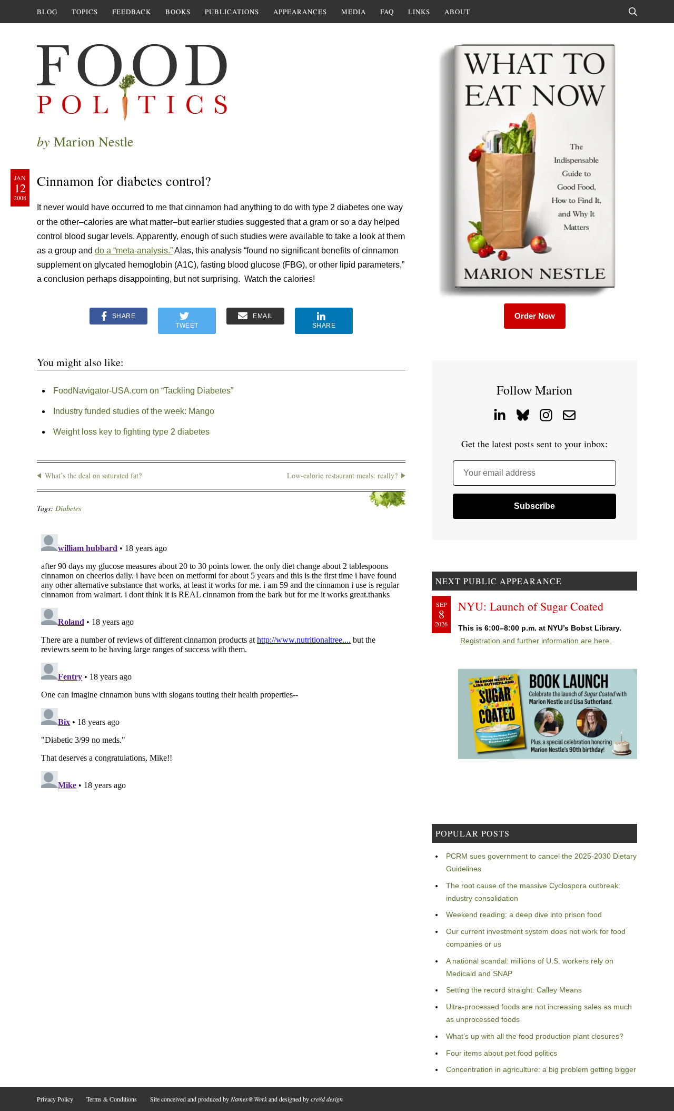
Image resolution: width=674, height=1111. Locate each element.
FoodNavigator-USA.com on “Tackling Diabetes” (143, 390)
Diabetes (68, 508)
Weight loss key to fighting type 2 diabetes (131, 431)
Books (178, 11)
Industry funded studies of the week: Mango (133, 411)
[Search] (632, 11)
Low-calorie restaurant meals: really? (342, 475)
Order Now (534, 315)
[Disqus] (221, 661)
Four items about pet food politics (501, 1053)
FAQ (387, 11)
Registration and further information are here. (535, 640)
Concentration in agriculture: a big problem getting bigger (541, 1069)
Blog (47, 11)
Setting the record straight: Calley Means (514, 990)
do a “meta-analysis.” (134, 250)
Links (419, 11)
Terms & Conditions (111, 1099)
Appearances (300, 11)
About (457, 11)
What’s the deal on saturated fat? (93, 475)
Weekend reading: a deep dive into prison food (524, 914)
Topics (85, 11)
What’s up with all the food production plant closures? (534, 1036)
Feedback (131, 11)
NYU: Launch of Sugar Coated (530, 606)
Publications (232, 11)
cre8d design (327, 1099)
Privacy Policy (55, 1099)
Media (353, 11)
